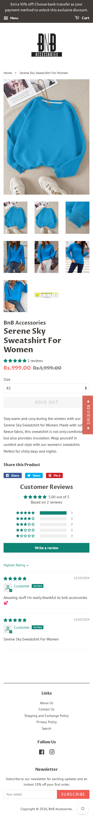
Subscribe (73, 794)
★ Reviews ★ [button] (88, 415)
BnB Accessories (60, 809)
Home (8, 73)
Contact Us (46, 709)
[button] (15, 360)
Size (7, 379)
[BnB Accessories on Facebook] (41, 753)
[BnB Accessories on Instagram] (51, 753)
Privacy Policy (46, 722)
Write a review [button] (46, 547)
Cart (85, 18)
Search (46, 728)
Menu (13, 18)
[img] (15, 578)
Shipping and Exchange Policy (46, 716)
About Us (46, 703)
